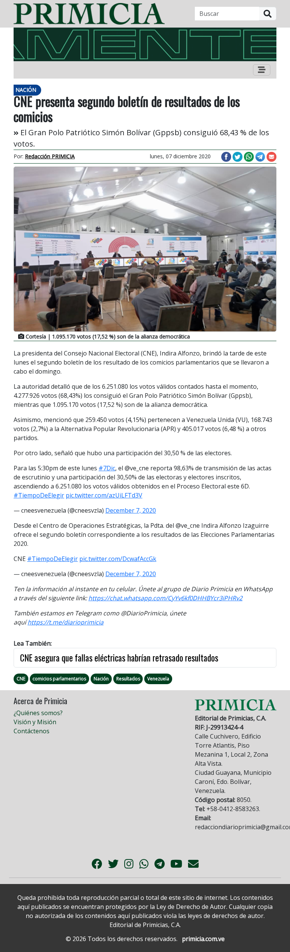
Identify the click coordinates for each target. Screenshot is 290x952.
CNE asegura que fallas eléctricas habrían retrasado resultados (119, 657)
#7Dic (107, 468)
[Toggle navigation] (261, 70)
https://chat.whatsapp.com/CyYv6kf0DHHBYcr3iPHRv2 (165, 598)
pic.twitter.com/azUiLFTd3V (104, 495)
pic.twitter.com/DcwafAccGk (117, 559)
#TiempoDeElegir (39, 495)
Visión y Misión (35, 722)
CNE (21, 678)
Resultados (128, 678)
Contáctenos (31, 731)
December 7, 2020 (130, 510)
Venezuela (158, 678)
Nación (101, 678)
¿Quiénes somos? (38, 713)
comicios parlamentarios (59, 678)
